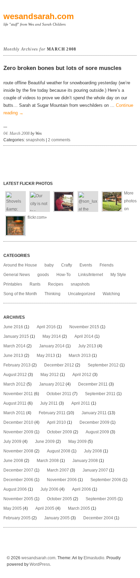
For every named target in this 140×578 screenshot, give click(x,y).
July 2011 (49, 403)
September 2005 (101, 498)
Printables (12, 284)
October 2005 (59, 498)
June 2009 (45, 441)
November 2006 (62, 479)
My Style (118, 274)
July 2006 (49, 489)
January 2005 (57, 518)
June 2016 (13, 326)
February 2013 (17, 365)
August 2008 (58, 451)
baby (49, 265)
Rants (35, 284)
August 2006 (15, 489)
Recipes (55, 284)
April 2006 (81, 489)
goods (43, 274)
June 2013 (13, 355)
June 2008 (13, 460)
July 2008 (93, 451)
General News (16, 274)
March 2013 (80, 355)
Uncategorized (81, 293)
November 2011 (18, 393)
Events (86, 265)
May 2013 (46, 355)
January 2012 (52, 384)
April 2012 (81, 374)
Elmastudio (94, 557)
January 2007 (95, 470)
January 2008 (85, 460)
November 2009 (18, 432)
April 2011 (80, 403)
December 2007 (18, 470)
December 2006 (18, 479)
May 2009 (77, 441)
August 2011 (15, 403)
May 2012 (49, 374)
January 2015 (16, 336)
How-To (63, 274)
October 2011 (59, 393)
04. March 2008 (16, 133)
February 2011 (52, 412)
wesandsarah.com (38, 16)
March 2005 (79, 508)
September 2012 (103, 365)
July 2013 (87, 346)
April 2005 (44, 508)
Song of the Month (20, 293)
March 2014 (14, 346)
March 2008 (48, 460)
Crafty (66, 265)
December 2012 (59, 365)
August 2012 (15, 374)
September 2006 (105, 479)
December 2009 (94, 422)
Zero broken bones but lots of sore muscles (62, 68)
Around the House (20, 265)
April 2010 (56, 422)
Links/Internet (90, 274)
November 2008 (18, 451)
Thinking (52, 293)
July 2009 (12, 441)
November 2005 (18, 498)
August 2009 (97, 432)
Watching (111, 293)
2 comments (59, 140)
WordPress (40, 564)
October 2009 (59, 432)
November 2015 (84, 326)
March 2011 (14, 412)
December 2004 (98, 518)
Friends (106, 265)
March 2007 (58, 470)
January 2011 (94, 412)
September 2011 (100, 393)
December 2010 (18, 422)
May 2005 (12, 508)
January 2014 (52, 346)
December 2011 (93, 384)
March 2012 (14, 384)
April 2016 (46, 326)
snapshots (35, 140)
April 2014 (83, 336)
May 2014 (51, 336)
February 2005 (17, 518)
